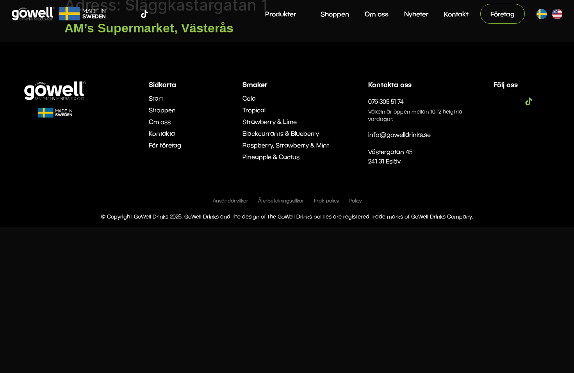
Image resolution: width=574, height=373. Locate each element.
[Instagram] (133, 14)
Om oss (377, 14)
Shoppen (335, 14)
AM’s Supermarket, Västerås (149, 28)
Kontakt (456, 14)
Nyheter (416, 14)
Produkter (280, 14)
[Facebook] (121, 14)
